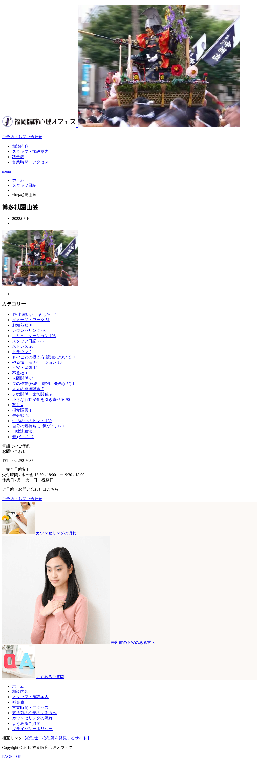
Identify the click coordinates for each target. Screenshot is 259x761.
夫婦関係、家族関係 (32, 394)
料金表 (18, 157)
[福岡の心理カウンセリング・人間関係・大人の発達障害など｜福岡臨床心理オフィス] (121, 124)
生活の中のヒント (32, 421)
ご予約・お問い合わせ (22, 137)
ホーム (18, 686)
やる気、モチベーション (37, 362)
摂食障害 (21, 410)
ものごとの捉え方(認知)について (44, 357)
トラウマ (21, 351)
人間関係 (22, 378)
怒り (17, 405)
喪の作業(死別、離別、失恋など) (43, 383)
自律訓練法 (23, 431)
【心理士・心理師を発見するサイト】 (56, 738)
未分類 (20, 415)
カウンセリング (29, 330)
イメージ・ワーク (31, 320)
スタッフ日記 (28, 341)
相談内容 (20, 146)
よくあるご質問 (26, 723)
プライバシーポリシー (32, 729)
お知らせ (22, 325)
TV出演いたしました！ (34, 314)
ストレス (22, 346)
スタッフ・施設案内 (30, 151)
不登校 (19, 373)
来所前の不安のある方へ (34, 713)
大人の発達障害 (28, 389)
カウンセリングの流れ (32, 718)
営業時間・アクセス (30, 162)
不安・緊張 (24, 367)
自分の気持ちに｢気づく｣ (38, 426)
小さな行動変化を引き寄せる (41, 399)
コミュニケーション (34, 336)
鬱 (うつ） (23, 437)
